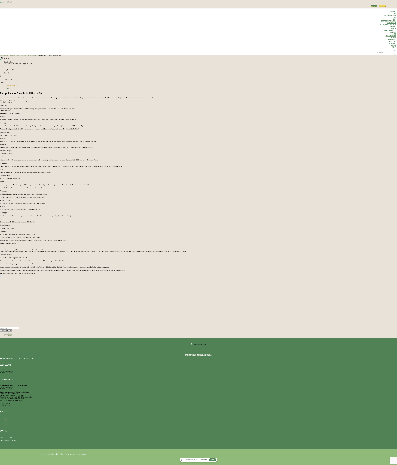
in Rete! (393, 34)
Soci (394, 17)
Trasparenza (391, 23)
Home (2, 55)
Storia (394, 13)
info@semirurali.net (8, 440)
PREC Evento (8, 334)
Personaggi (392, 39)
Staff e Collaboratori (388, 21)
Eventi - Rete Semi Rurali (11, 55)
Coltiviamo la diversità (388, 25)
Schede (393, 38)
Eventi (394, 47)
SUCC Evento (8, 335)
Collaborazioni (391, 36)
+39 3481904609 (7, 437)
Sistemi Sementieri (390, 30)
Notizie (393, 45)
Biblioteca (392, 41)
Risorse (393, 28)
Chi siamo (393, 12)
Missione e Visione (390, 15)
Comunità (36, 55)
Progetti (393, 26)
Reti (394, 19)
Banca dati (374, 6)
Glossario (392, 43)
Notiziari (393, 32)
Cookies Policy (58, 454)
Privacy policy (45, 454)
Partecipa (382, 6)
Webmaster (81, 454)
